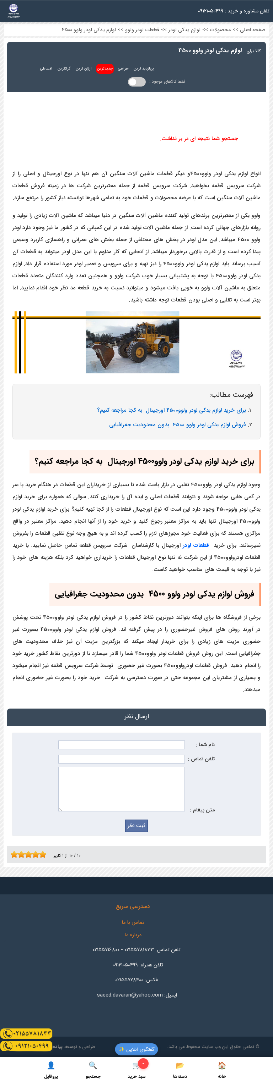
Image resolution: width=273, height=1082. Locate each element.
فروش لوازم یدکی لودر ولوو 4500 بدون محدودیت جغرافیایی (177, 425)
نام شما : (205, 745)
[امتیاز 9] (41, 854)
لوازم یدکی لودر (184, 30)
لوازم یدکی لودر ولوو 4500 (89, 30)
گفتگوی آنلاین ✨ (137, 1049)
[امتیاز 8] (37, 854)
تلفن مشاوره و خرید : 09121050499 (233, 11)
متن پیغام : (202, 810)
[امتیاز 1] (12, 854)
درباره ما (132, 935)
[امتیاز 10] (44, 854)
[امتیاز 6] (30, 854)
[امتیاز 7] (34, 854)
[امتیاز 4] (23, 854)
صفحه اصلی (253, 30)
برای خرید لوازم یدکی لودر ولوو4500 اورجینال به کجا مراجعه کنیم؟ (171, 410)
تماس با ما (133, 923)
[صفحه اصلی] (13, 13)
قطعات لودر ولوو (142, 30)
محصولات (220, 30)
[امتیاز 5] (26, 854)
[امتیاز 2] (16, 854)
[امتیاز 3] (19, 854)
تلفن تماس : (201, 759)
